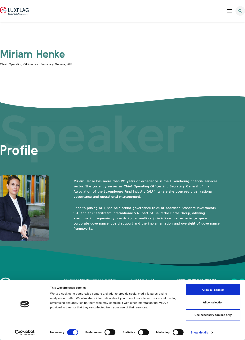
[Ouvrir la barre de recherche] (240, 11)
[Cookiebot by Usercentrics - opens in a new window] (25, 332)
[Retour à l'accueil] (14, 11)
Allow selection (213, 302)
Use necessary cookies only (213, 314)
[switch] (110, 332)
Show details (199, 332)
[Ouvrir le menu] (229, 11)
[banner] (122, 11)
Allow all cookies (213, 289)
